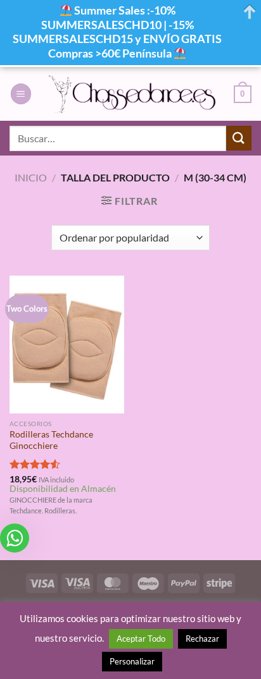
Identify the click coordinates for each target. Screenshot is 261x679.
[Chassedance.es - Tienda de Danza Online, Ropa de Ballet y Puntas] (132, 94)
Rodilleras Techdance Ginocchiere (51, 440)
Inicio (31, 177)
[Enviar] (238, 138)
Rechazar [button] (202, 638)
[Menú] (21, 93)
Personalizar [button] (132, 661)
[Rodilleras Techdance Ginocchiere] (67, 344)
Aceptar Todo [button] (141, 638)
